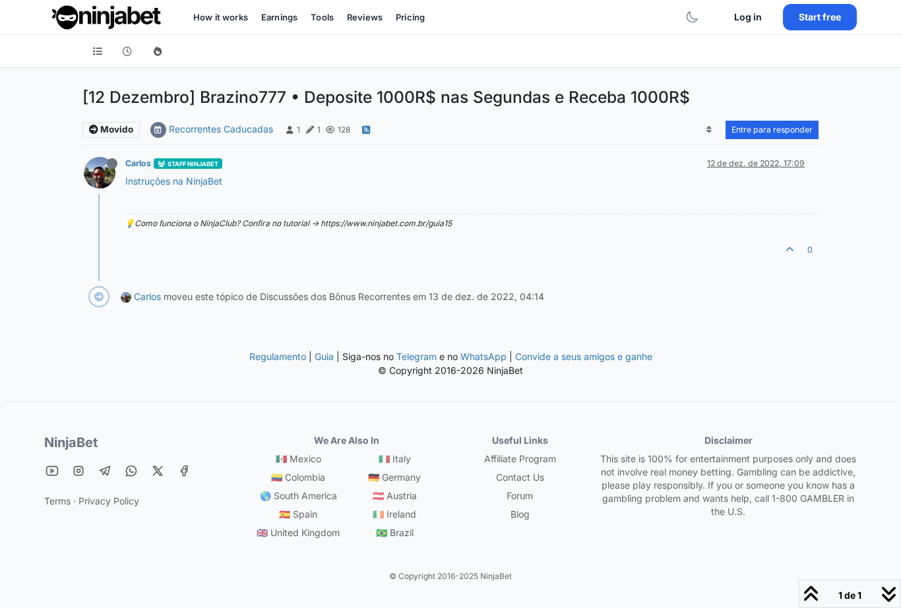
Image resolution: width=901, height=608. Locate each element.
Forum (520, 495)
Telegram (416, 356)
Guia (324, 356)
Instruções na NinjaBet (173, 181)
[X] (157, 470)
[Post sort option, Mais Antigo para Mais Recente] (709, 130)
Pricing (410, 17)
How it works (220, 17)
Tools (322, 17)
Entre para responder (772, 130)
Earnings (279, 17)
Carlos (138, 163)
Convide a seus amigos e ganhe (583, 356)
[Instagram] (78, 470)
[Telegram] (105, 470)
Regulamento (279, 356)
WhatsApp (483, 356)
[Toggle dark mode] (691, 17)
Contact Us (520, 477)
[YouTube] (52, 470)
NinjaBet (71, 442)
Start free (820, 16)
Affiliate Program (520, 458)
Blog (520, 514)
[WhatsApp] (131, 470)
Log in (748, 16)
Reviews (365, 17)
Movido (115, 129)
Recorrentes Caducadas (221, 129)
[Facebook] (184, 470)
